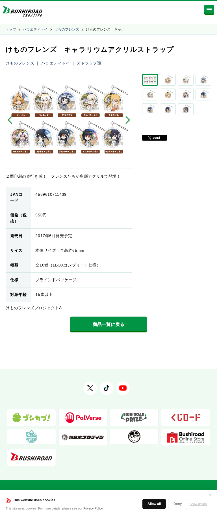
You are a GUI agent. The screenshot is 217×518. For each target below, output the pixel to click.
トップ (11, 29)
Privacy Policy (93, 508)
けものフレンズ (67, 29)
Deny (177, 504)
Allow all (154, 504)
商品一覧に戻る (108, 324)
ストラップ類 (89, 63)
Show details (198, 504)
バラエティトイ (35, 29)
